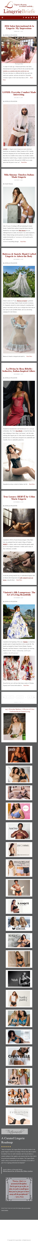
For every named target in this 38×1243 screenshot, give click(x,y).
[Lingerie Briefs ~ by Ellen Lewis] (19, 7)
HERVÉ (5, 544)
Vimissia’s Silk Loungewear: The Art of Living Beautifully (19, 593)
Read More (24, 162)
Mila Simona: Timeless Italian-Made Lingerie (19, 176)
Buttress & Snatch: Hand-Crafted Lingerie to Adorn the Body (19, 255)
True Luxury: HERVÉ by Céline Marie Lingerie (19, 498)
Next (34, 697)
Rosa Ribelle (19, 431)
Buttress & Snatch (22, 301)
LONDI (5, 149)
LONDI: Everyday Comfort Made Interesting (19, 93)
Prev (4, 697)
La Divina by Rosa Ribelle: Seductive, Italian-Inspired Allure (18, 370)
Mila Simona (22, 230)
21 (29, 697)
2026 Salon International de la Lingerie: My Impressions (19, 27)
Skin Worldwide (6, 1152)
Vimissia (25, 642)
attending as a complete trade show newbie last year (16, 71)
